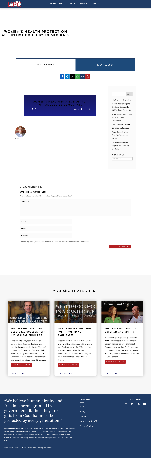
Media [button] (83, 4)
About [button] (62, 4)
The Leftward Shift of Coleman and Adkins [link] (122, 338)
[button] (129, 94)
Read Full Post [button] (21, 365)
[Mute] (82, 109)
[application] (60, 109)
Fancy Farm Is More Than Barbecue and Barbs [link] (120, 135)
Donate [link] (83, 416)
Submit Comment (120, 247)
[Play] (32, 109)
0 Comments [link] (45, 64)
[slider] (86, 109)
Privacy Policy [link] (86, 426)
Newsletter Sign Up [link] (89, 421)
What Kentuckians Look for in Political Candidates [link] (122, 117)
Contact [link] (96, 4)
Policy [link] (74, 4)
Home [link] (53, 4)
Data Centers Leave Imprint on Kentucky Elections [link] (120, 145)
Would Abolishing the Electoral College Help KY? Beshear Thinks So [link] (121, 107)
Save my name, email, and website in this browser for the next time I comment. (55, 241)
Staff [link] (82, 406)
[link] (14, 6)
